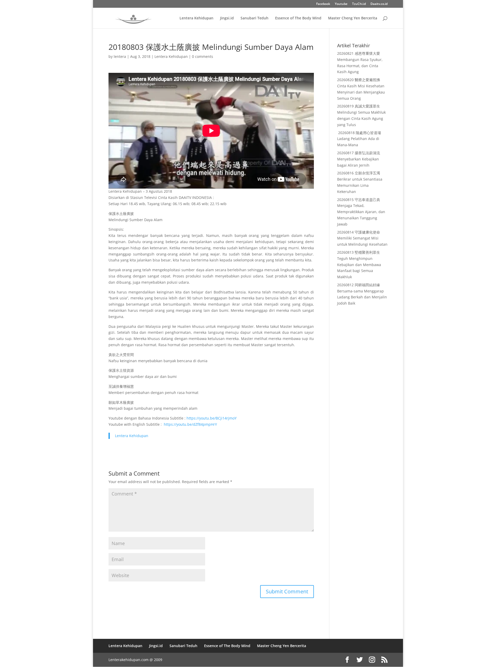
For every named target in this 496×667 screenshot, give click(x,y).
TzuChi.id (359, 4)
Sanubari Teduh (254, 18)
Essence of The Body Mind (298, 18)
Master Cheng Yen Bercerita (352, 18)
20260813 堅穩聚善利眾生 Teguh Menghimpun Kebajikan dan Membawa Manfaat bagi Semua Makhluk (359, 264)
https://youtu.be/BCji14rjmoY (212, 418)
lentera (120, 56)
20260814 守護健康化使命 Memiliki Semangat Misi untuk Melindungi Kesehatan (362, 238)
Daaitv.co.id (379, 4)
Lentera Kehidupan (196, 18)
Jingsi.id (227, 18)
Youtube (341, 4)
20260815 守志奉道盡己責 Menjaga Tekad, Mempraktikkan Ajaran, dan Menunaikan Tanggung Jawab (361, 212)
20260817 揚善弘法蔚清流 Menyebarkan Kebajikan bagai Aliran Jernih (358, 159)
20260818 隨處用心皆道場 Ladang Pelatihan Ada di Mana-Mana (359, 139)
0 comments (202, 56)
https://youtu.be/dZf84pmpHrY (190, 424)
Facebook (323, 4)
